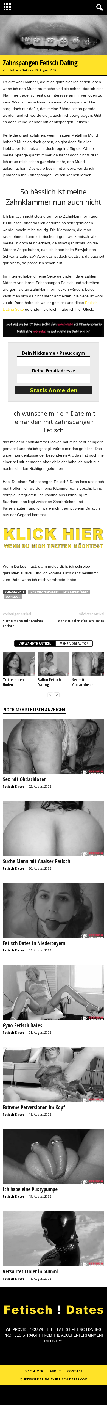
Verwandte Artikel (35, 643)
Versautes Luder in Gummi (30, 1271)
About (55, 1371)
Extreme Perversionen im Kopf (34, 1107)
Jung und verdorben (44, 591)
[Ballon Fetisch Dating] (54, 664)
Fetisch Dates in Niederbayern (34, 943)
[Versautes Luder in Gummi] (53, 1238)
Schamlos (12, 596)
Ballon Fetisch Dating (49, 682)
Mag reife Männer (75, 591)
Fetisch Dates (20, 70)
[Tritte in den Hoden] (19, 664)
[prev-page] (50, 695)
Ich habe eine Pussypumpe (30, 1189)
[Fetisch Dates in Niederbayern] (53, 910)
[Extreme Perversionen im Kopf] (53, 1074)
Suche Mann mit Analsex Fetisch (23, 623)
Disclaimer (33, 1371)
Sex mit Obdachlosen (83, 682)
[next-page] (57, 695)
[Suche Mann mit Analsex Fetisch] (53, 828)
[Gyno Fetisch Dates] (53, 992)
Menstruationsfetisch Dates (80, 620)
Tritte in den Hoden (13, 682)
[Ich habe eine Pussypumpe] (53, 1156)
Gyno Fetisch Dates (22, 1025)
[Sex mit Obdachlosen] (88, 664)
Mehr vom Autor (74, 643)
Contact (75, 1371)
